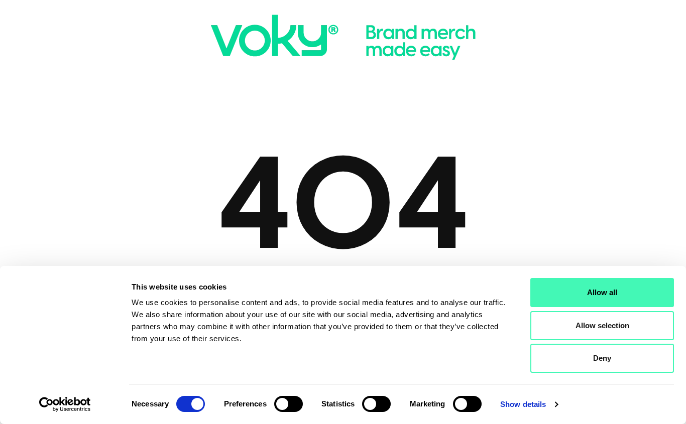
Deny (602, 358)
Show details (523, 404)
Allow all (602, 292)
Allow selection (602, 325)
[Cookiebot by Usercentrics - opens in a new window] (65, 404)
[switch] (288, 404)
